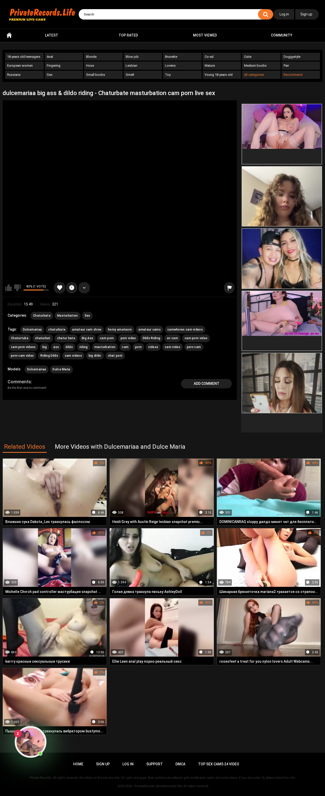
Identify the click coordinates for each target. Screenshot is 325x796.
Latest (51, 35)
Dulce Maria (61, 369)
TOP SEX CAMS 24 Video (218, 764)
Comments (19, 381)
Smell (130, 75)
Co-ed (209, 57)
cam (125, 347)
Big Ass (87, 338)
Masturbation (67, 315)
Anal (50, 57)
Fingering (53, 65)
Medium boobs (255, 65)
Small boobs (95, 75)
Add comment (206, 384)
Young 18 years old (219, 75)
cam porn (107, 338)
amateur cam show (86, 329)
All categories (254, 75)
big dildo (95, 355)
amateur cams (149, 329)
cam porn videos (23, 347)
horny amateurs (120, 329)
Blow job (132, 57)
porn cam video (22, 355)
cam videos (73, 355)
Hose (90, 65)
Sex (49, 75)
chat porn (115, 355)
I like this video (8, 287)
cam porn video (196, 338)
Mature (210, 65)
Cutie (247, 57)
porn (138, 347)
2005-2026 (124, 786)
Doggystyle (292, 57)
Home (9, 35)
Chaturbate (42, 315)
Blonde (91, 57)
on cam (172, 338)
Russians (14, 75)
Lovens (170, 65)
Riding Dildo (49, 355)
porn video (128, 338)
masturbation (105, 347)
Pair (286, 65)
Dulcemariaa (32, 329)
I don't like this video (17, 287)
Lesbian (131, 65)
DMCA (180, 764)
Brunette (171, 57)
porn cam (194, 347)
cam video (172, 347)
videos (153, 347)
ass (56, 347)
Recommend (293, 75)
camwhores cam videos (185, 329)
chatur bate (66, 338)
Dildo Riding (151, 338)
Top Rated (128, 35)
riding (83, 347)
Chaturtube (19, 338)
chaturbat (43, 338)
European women (20, 65)
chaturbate (57, 329)
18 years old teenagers (23, 57)
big (44, 347)
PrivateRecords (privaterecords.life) (158, 786)
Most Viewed (205, 35)
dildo (69, 347)
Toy (168, 75)
